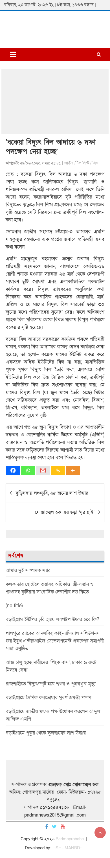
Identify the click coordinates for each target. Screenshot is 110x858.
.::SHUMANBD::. (67, 848)
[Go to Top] (100, 832)
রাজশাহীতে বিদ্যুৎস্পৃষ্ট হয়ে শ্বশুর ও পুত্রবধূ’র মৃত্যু (51, 684)
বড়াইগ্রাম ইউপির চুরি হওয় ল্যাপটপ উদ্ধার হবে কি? (52, 619)
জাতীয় (68, 163)
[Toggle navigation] (13, 54)
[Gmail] (43, 470)
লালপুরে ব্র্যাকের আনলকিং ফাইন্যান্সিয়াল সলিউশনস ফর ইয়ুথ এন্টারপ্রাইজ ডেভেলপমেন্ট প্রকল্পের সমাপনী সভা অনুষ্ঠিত (55, 641)
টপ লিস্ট (83, 163)
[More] (73, 470)
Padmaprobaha (70, 839)
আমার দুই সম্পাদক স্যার (28, 570)
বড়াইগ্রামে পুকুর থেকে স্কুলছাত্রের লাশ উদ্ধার (46, 733)
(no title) (14, 605)
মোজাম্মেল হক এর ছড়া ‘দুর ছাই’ (64, 512)
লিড (95, 163)
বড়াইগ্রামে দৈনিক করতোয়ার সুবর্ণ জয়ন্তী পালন (48, 697)
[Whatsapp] (28, 470)
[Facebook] (13, 470)
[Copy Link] (58, 470)
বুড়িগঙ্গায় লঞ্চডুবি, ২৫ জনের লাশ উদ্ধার (52, 493)
